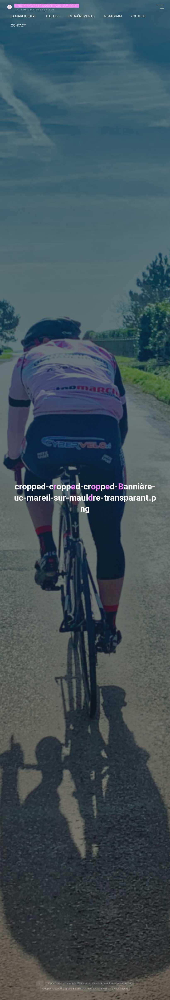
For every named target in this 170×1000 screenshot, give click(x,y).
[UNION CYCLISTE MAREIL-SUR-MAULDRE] (9, 6)
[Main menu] (160, 7)
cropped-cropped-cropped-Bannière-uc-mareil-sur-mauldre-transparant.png (89, 983)
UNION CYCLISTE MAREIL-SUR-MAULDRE (47, 5)
